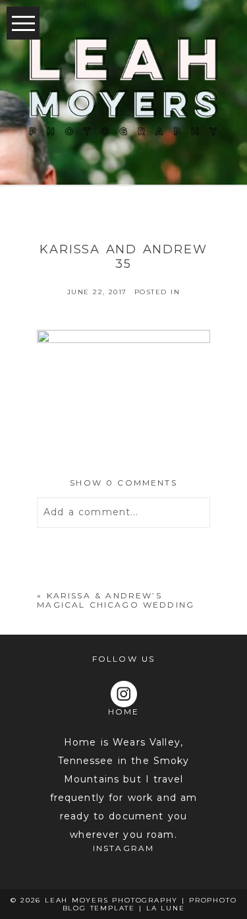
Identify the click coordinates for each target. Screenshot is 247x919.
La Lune (165, 908)
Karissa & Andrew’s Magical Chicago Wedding (115, 600)
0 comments (123, 483)
